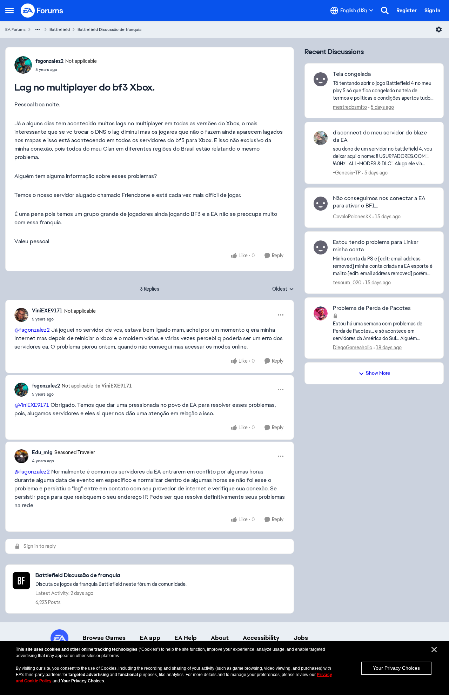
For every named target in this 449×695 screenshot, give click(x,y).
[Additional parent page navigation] (37, 29)
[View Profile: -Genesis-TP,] (321, 138)
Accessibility (261, 638)
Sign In (432, 10)
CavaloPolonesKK (352, 216)
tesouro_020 (347, 282)
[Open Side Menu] (9, 10)
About (220, 638)
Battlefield (59, 29)
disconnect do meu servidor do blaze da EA (380, 136)
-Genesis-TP (347, 173)
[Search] (385, 10)
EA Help (185, 638)
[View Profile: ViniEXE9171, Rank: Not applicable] (21, 315)
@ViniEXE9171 (31, 405)
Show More (378, 373)
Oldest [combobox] (283, 289)
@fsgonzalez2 (32, 329)
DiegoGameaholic (352, 347)
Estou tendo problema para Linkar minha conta (375, 246)
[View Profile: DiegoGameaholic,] (321, 313)
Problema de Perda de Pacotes (372, 308)
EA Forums (15, 29)
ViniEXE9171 (47, 310)
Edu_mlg (42, 452)
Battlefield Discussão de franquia (109, 29)
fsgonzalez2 (49, 61)
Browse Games (104, 638)
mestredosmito (350, 107)
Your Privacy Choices (396, 668)
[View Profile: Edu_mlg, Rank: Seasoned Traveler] (21, 456)
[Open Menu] (439, 29)
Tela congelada (352, 74)
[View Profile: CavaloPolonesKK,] (321, 204)
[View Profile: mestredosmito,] (321, 79)
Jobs (301, 638)
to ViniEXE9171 (113, 386)
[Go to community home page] (42, 11)
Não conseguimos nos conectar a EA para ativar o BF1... (379, 202)
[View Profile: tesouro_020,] (321, 247)
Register (406, 10)
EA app (150, 638)
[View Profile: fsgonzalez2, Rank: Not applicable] (23, 65)
